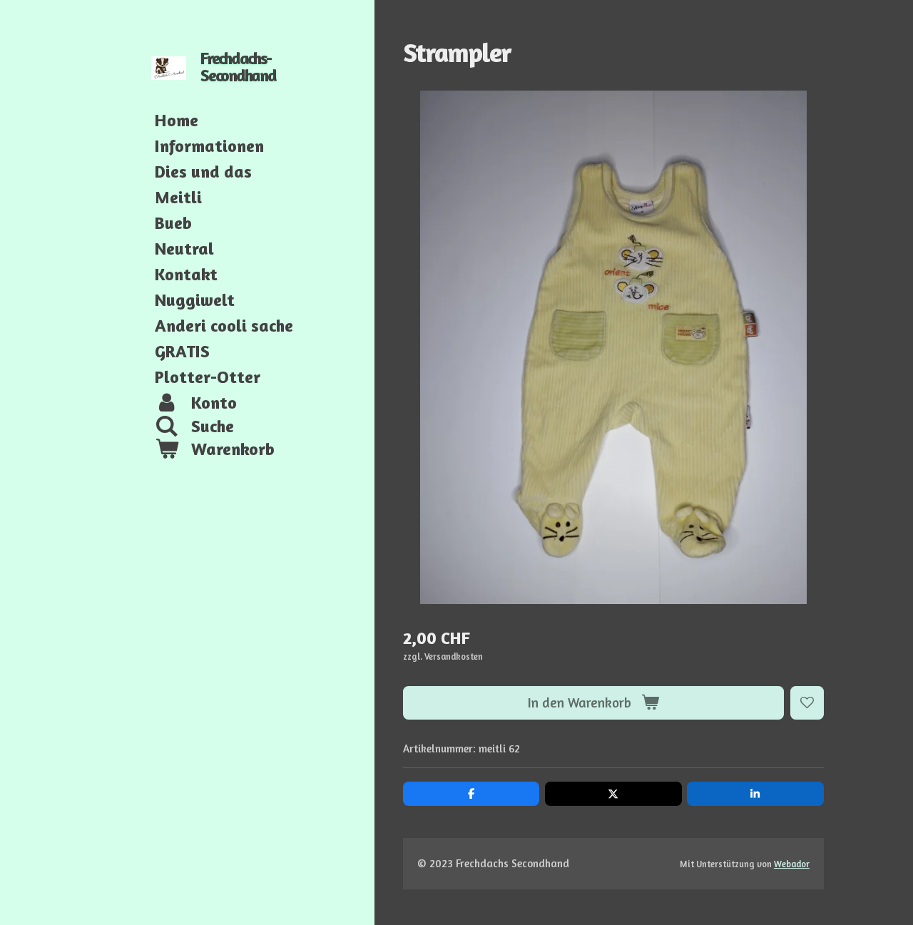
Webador (792, 864)
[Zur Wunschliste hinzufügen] (807, 703)
